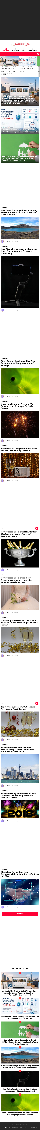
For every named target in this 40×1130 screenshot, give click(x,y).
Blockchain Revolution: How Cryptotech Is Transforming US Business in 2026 (20, 874)
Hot (23, 51)
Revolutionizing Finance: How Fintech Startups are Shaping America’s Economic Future (19, 534)
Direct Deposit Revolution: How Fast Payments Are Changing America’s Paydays (18, 363)
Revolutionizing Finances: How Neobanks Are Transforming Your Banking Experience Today (17, 580)
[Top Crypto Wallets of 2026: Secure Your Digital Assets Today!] (20, 724)
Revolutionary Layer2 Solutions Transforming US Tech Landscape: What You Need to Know (17, 750)
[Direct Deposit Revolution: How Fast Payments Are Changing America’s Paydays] (20, 381)
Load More (20, 914)
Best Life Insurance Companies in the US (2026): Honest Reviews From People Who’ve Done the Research (20, 1042)
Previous (1, 66)
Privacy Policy (13, 1127)
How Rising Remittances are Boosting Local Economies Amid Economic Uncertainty (19, 251)
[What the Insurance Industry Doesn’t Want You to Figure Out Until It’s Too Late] (28, 61)
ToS (21, 1127)
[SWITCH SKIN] (38, 54)
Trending (32, 51)
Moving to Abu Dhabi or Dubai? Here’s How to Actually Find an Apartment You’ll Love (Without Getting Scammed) (20, 993)
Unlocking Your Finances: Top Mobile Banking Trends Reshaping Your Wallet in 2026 (19, 623)
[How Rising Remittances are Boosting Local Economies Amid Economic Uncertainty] (20, 282)
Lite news (4, 207)
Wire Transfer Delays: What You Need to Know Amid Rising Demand (19, 450)
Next (39, 66)
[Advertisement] (20, 20)
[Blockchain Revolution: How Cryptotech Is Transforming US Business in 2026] (20, 892)
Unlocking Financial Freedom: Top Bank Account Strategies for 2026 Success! (17, 406)
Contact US (33, 1127)
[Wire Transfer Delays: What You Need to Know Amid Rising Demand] (20, 465)
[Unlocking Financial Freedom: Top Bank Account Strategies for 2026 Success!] (20, 424)
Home (5, 1127)
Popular (15, 51)
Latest (6, 51)
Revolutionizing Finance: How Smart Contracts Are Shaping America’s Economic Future (18, 796)
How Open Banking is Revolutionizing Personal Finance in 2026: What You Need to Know (19, 213)
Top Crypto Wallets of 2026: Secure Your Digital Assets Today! (18, 708)
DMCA (26, 1127)
